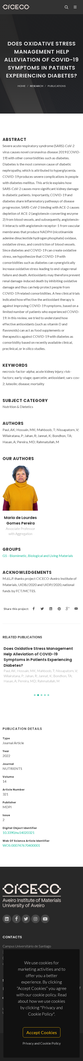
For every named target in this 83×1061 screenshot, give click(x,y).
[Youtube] (45, 919)
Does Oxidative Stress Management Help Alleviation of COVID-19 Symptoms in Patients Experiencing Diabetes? (38, 657)
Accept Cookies (41, 1032)
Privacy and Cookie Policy (42, 1043)
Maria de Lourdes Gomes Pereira (20, 520)
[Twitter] (26, 919)
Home (22, 86)
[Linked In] (7, 919)
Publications (57, 86)
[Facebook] (16, 919)
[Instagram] (35, 919)
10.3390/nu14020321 (18, 832)
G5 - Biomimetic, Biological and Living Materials (38, 556)
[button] (35, 695)
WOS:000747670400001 (21, 845)
